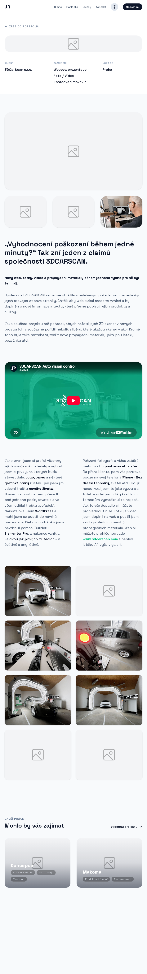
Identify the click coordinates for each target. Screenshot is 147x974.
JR (7, 7)
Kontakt (101, 7)
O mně (58, 7)
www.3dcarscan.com (100, 539)
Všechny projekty (124, 827)
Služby (87, 7)
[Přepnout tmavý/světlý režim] (114, 7)
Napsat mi (132, 7)
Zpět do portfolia (24, 26)
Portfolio (72, 7)
